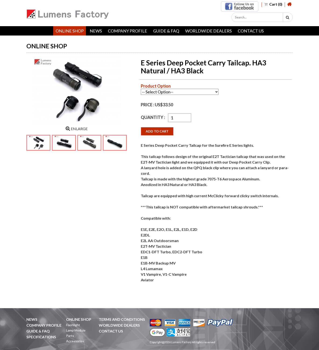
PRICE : (148, 104)
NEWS (96, 30)
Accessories (75, 341)
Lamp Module (75, 330)
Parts (70, 336)
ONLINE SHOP (70, 30)
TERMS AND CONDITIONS (122, 319)
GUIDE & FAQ (166, 30)
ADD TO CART (157, 131)
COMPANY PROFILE (127, 30)
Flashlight (73, 325)
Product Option (156, 86)
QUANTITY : (153, 117)
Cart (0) (275, 4)
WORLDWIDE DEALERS (208, 30)
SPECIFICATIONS (41, 337)
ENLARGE (79, 128)
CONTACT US (251, 30)
